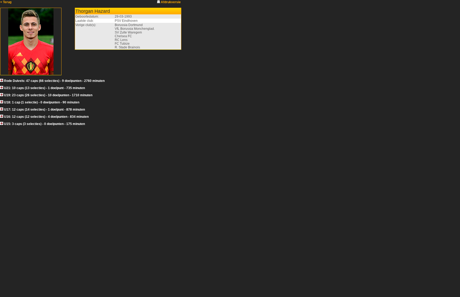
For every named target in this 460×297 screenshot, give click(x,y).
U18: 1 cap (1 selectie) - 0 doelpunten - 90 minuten (41, 102)
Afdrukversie (171, 2)
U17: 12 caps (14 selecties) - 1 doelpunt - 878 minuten (44, 109)
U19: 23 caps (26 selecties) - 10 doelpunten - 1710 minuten (48, 95)
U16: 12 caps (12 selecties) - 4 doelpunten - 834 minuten (46, 117)
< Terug (5, 2)
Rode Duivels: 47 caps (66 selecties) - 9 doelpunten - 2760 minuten (54, 81)
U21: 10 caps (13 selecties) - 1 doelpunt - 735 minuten (44, 88)
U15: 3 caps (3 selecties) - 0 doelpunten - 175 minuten (44, 124)
